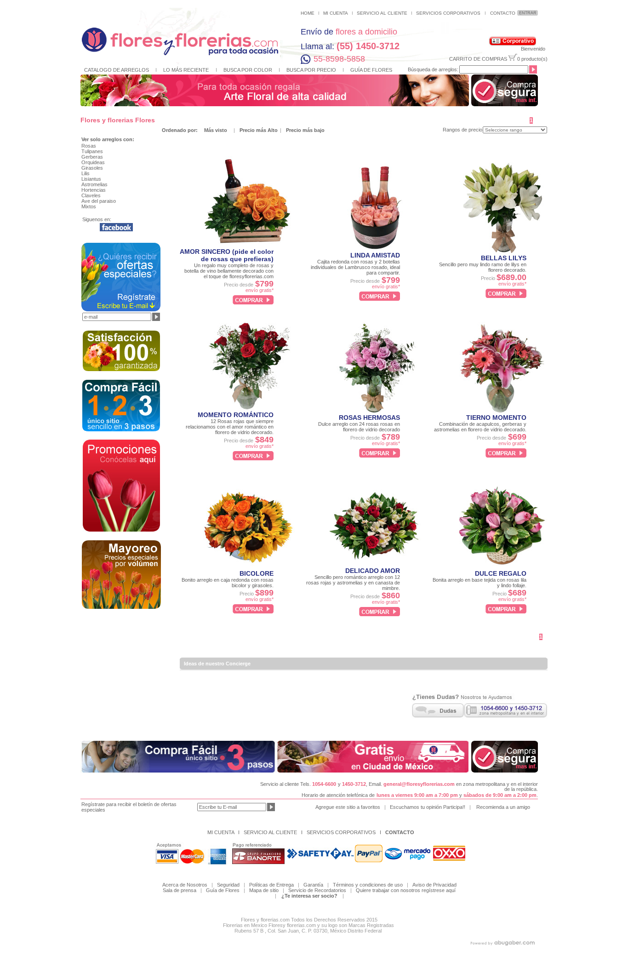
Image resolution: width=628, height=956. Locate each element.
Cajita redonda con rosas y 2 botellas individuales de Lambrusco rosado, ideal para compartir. (355, 267)
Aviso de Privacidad (434, 884)
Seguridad (228, 884)
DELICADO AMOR (372, 570)
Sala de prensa (179, 890)
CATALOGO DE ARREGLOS (116, 70)
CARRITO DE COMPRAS (478, 59)
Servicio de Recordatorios (317, 890)
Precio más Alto (259, 130)
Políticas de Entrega (273, 884)
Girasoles (92, 168)
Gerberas (92, 157)
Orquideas (93, 162)
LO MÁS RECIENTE (186, 70)
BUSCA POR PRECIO (311, 70)
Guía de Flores (223, 890)
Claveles (91, 195)
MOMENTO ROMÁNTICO (236, 414)
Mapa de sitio (264, 890)
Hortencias (93, 190)
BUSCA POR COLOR (247, 70)
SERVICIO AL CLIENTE (382, 13)
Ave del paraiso (98, 201)
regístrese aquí (439, 890)
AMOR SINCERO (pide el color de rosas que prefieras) (227, 255)
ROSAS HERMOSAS (369, 417)
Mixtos (88, 206)
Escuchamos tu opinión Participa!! (427, 807)
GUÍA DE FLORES (371, 70)
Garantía (313, 884)
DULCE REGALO (500, 573)
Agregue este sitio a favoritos (347, 807)
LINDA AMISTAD (375, 255)
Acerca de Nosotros (184, 884)
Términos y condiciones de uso (368, 884)
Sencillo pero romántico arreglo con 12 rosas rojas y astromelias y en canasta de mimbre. (353, 582)
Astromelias (94, 184)
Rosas (88, 146)
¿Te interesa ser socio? (309, 896)
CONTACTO (502, 13)
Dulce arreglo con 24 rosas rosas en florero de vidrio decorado (359, 426)
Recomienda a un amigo (503, 807)
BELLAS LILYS (503, 258)
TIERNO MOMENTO (496, 417)
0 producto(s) (532, 59)
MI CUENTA (335, 13)
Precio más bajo (305, 130)
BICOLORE (257, 573)
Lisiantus (91, 179)
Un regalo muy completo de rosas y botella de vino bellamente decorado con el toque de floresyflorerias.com (229, 271)
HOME (307, 13)
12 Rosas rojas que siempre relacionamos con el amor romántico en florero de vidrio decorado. (230, 426)
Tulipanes (92, 151)
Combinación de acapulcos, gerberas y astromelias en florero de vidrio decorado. (480, 426)
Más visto (215, 130)
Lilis (85, 173)
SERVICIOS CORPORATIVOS (448, 13)
